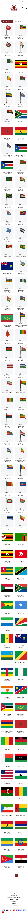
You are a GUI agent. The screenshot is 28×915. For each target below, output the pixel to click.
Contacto (14, 903)
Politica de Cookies (14, 899)
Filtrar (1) (7, 21)
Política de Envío (14, 895)
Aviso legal (14, 901)
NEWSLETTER (14, 885)
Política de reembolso (14, 907)
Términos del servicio (14, 891)
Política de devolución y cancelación (14, 897)
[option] (14, 2)
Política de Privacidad (14, 893)
